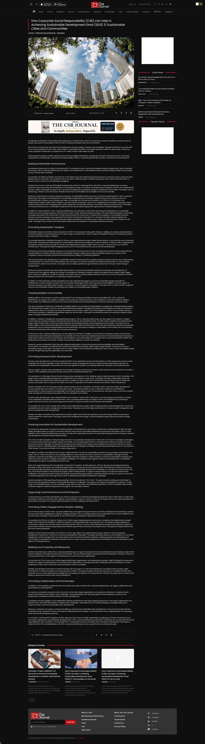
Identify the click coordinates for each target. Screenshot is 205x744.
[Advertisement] (158, 50)
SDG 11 (37, 635)
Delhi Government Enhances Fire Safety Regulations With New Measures (153, 113)
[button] (36, 4)
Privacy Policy (52, 726)
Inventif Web (80, 738)
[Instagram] (158, 4)
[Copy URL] (126, 113)
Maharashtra (142, 82)
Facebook (155, 713)
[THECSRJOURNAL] (100, 4)
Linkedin (154, 721)
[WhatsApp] (131, 113)
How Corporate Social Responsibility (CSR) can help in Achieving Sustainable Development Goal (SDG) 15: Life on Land (117, 675)
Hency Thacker (49, 113)
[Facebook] (154, 4)
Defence (140, 117)
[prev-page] (29, 699)
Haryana (141, 105)
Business (31, 33)
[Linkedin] (162, 4)
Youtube (155, 729)
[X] (166, 4)
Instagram (155, 717)
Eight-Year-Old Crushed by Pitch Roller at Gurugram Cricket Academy (154, 101)
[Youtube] (170, 4)
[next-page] (33, 699)
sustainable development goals (52, 635)
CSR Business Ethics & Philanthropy (45, 33)
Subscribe (70, 722)
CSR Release (32, 682)
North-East (142, 94)
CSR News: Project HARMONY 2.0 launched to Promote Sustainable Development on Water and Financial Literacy (44, 675)
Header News (60, 33)
